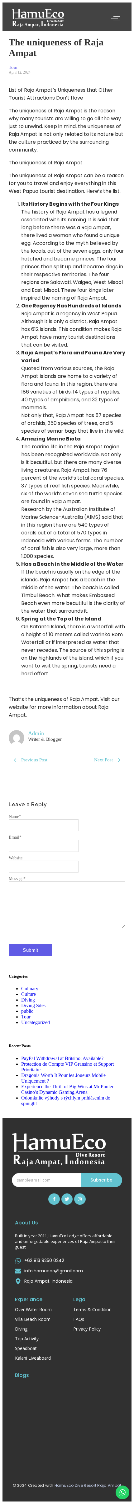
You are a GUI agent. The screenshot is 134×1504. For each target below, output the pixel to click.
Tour (26, 1016)
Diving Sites (33, 1005)
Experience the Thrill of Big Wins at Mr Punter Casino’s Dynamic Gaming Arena (67, 1089)
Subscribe (102, 1180)
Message (17, 878)
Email (15, 837)
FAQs (78, 1319)
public (27, 1011)
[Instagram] (79, 1199)
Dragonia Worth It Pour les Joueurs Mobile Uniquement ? (66, 1448)
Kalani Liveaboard (33, 1358)
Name (15, 816)
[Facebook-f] (54, 1199)
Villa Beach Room (32, 1319)
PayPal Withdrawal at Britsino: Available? (62, 1058)
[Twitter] (67, 1199)
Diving (28, 999)
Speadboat (26, 1348)
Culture (28, 994)
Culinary (29, 988)
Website (15, 858)
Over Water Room (33, 1309)
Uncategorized (35, 1022)
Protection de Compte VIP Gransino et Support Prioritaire (63, 1418)
